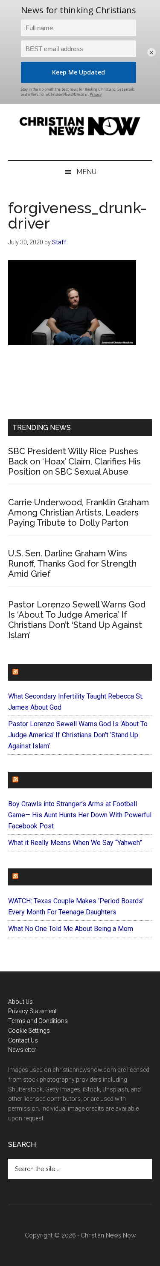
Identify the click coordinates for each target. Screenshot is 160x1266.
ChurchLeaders (50, 672)
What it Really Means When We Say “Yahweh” (75, 843)
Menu (86, 172)
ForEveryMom (47, 877)
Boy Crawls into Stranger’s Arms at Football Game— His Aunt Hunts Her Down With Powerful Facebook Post (79, 815)
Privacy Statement (32, 1011)
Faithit (33, 780)
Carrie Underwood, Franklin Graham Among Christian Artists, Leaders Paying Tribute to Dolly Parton (78, 512)
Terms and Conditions (38, 1020)
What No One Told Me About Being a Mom (70, 929)
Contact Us (23, 1040)
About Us (20, 1001)
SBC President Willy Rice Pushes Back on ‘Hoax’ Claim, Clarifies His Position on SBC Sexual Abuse (74, 461)
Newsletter (22, 1049)
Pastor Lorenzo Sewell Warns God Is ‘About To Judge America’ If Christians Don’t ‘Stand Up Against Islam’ (76, 619)
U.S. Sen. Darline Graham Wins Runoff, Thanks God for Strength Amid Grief (72, 563)
